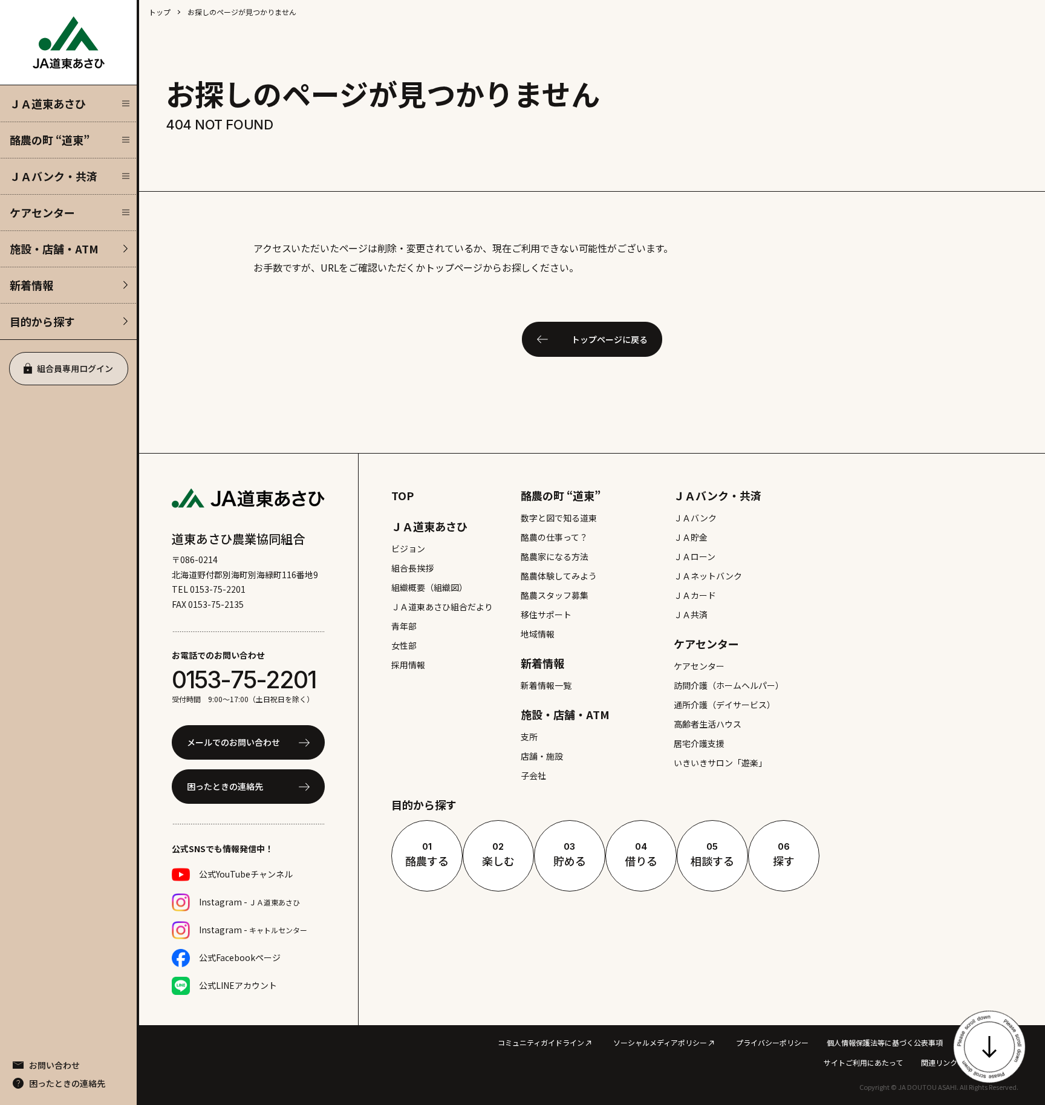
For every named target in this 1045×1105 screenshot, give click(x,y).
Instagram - (249, 902)
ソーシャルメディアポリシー (660, 1042)
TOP (402, 495)
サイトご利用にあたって (863, 1062)
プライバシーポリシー (772, 1042)
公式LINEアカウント (238, 985)
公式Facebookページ (240, 957)
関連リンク (939, 1062)
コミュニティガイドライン (541, 1042)
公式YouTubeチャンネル (246, 874)
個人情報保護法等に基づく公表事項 (885, 1042)
